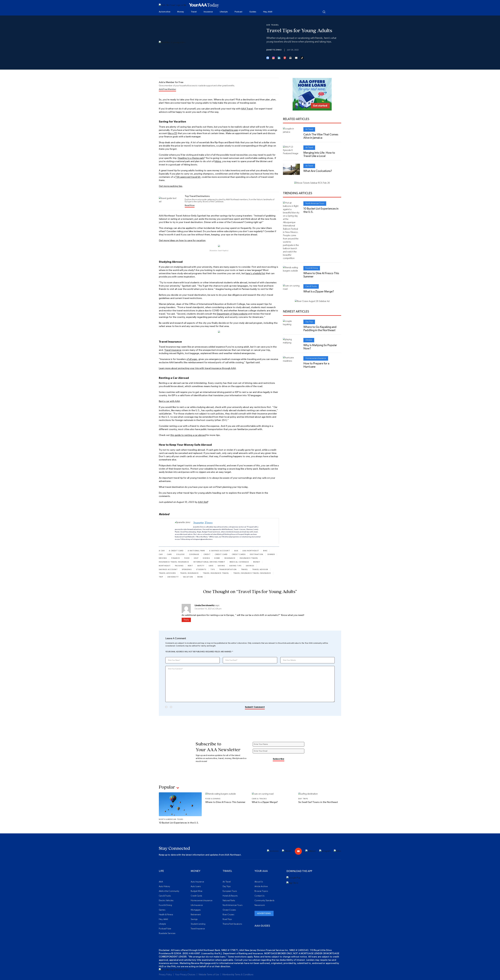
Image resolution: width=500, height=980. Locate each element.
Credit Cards (196, 896)
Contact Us (259, 896)
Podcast (238, 12)
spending (187, 569)
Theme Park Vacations (232, 924)
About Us (259, 882)
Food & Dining (311, 268)
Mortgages (196, 910)
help (196, 558)
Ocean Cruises (229, 910)
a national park (196, 551)
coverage (194, 554)
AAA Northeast (251, 551)
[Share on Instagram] (273, 58)
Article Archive (261, 886)
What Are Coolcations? (317, 171)
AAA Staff (203, 502)
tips (213, 569)
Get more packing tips (170, 186)
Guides (252, 12)
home (217, 558)
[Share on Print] (290, 58)
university (173, 577)
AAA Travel (247, 109)
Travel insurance (172, 350)
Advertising (264, 913)
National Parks (229, 900)
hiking (218, 161)
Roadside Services (167, 933)
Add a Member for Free (171, 82)
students (201, 569)
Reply (186, 620)
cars (169, 554)
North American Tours (314, 203)
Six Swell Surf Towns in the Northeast (318, 802)
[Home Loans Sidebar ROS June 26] (312, 109)
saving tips (235, 565)
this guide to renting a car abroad (188, 435)
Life (161, 871)
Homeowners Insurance (315, 358)
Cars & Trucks (311, 286)
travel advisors (167, 573)
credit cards (239, 554)
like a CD (172, 133)
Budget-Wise (196, 891)
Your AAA (261, 871)
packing (179, 565)
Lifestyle (224, 12)
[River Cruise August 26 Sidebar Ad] (312, 301)
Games (162, 910)
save (211, 565)
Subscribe (278, 759)
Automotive (164, 12)
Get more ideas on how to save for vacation (182, 240)
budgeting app (230, 130)
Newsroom (260, 905)
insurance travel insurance (174, 562)
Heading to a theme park (191, 158)
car (161, 554)
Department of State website (232, 314)
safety (200, 565)
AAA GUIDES (262, 925)
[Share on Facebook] (267, 58)
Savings (194, 919)
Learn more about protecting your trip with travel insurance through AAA (197, 368)
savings (250, 565)
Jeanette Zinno (274, 50)
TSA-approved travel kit (187, 177)
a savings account (219, 551)
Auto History (164, 886)
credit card (221, 554)
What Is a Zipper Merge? (318, 291)
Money (180, 12)
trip (161, 577)
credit (207, 554)
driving (163, 558)
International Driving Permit (209, 562)
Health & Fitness (166, 915)
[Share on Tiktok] (302, 58)
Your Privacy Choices (185, 974)
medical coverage (239, 562)
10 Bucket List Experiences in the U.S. (179, 823)
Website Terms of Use (209, 974)
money (256, 562)
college (180, 554)
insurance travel (249, 558)
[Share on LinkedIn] (279, 58)
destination (256, 554)
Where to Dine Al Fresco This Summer (225, 802)
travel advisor (260, 569)
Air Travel (272, 25)
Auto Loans (196, 886)
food (187, 558)
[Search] (324, 12)
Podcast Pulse (165, 929)
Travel (194, 12)
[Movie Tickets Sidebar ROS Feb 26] (312, 183)
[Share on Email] (296, 58)
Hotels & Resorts (230, 896)
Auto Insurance (197, 882)
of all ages (191, 359)
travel (244, 569)
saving (221, 565)
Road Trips (227, 919)
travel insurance (189, 573)
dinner (271, 554)
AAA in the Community (169, 891)
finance (175, 558)
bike (265, 551)
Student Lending (198, 924)
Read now (190, 205)
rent (190, 565)
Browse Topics (261, 891)
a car (162, 551)
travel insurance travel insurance (252, 573)
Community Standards (264, 900)
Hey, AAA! (267, 12)
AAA (236, 551)
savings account (168, 569)
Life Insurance (197, 905)
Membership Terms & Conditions (237, 974)
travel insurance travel (216, 573)
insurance (229, 558)
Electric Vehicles (166, 900)
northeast (165, 565)
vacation (188, 577)
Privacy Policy (165, 974)
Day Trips (309, 322)
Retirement (196, 915)
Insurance (208, 12)
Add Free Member (167, 89)
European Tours (230, 891)
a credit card (176, 551)
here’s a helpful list (255, 273)
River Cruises (228, 915)
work (200, 577)
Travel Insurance (198, 929)
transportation (228, 569)
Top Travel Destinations (197, 196)
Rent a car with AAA (169, 401)
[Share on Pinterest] (285, 58)
